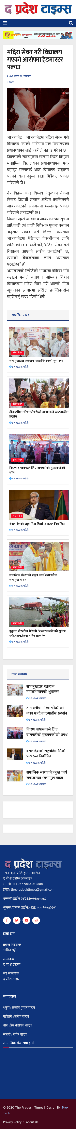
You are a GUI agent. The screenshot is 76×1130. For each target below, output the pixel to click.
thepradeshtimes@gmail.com (33, 889)
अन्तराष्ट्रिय (17, 516)
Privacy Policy (12, 1122)
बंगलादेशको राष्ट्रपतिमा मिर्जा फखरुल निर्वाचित (37, 524)
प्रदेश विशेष (17, 353)
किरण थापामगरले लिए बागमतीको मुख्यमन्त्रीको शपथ (37, 470)
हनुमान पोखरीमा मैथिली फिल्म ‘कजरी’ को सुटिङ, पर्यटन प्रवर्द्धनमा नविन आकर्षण (37, 633)
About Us (32, 1122)
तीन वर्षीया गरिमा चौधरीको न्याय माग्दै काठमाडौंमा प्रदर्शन (38, 414)
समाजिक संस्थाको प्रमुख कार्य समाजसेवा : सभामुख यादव (34, 577)
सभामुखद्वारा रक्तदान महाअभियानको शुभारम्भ (36, 361)
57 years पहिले (20, 367)
